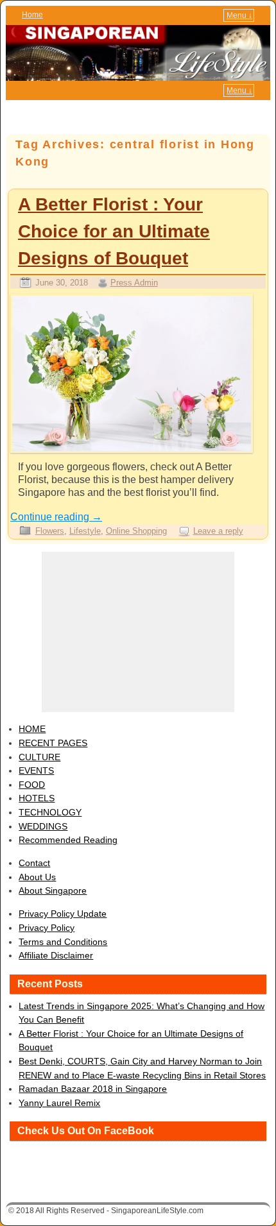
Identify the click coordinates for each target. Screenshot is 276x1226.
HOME (32, 729)
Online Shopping (136, 531)
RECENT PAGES (53, 743)
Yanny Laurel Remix (59, 1103)
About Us (37, 877)
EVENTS (36, 770)
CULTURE (39, 757)
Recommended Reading (68, 840)
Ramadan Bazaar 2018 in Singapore (93, 1089)
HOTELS (37, 798)
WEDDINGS (43, 826)
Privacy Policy (46, 928)
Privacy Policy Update (63, 913)
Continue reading (56, 516)
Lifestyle (85, 531)
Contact (34, 863)
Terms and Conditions (63, 942)
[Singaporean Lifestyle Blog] (138, 53)
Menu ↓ (239, 15)
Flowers (49, 531)
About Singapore (53, 890)
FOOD (32, 784)
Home (32, 14)
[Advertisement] (138, 632)
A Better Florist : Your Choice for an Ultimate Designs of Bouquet (114, 231)
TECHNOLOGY (50, 812)
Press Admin (134, 282)
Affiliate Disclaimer (56, 955)
